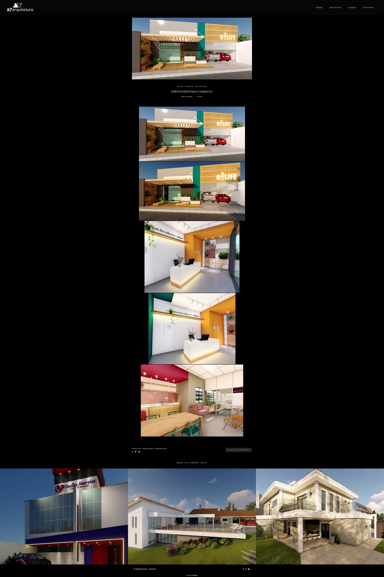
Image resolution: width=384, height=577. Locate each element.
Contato (152, 569)
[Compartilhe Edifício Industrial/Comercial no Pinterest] (139, 451)
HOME (319, 8)
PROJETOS (336, 8)
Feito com (192, 575)
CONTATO (368, 8)
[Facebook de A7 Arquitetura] (243, 569)
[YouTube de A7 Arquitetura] (249, 569)
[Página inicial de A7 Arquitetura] (24, 7)
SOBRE (352, 8)
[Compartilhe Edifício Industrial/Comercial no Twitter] (135, 451)
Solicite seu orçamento (238, 450)
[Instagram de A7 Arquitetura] (245, 569)
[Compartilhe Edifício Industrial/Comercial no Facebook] (132, 451)
